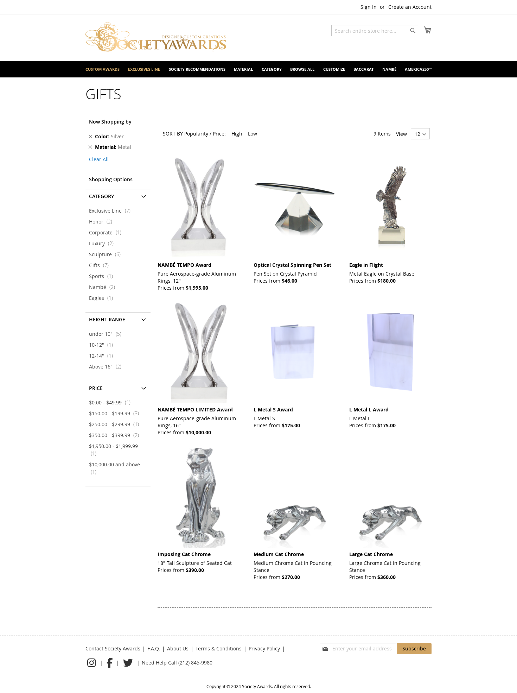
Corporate (107, 232)
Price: (219, 133)
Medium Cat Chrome (279, 554)
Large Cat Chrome (371, 554)
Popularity (196, 133)
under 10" (107, 333)
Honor (102, 221)
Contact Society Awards (112, 648)
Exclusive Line (112, 210)
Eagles (103, 298)
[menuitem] (102, 69)
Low (252, 133)
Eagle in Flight (366, 265)
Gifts (101, 265)
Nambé (104, 287)
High (236, 133)
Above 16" (107, 366)
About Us (178, 648)
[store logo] (155, 37)
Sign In (368, 7)
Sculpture (107, 254)
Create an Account (410, 7)
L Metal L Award (369, 409)
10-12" (103, 344)
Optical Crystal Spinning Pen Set (292, 265)
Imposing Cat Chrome (184, 554)
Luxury (103, 243)
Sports (103, 276)
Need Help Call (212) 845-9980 (177, 662)
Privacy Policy (264, 648)
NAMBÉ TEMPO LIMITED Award (195, 409)
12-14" (103, 355)
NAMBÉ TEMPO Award (184, 265)
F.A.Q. (153, 648)
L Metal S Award (273, 409)
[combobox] (375, 30)
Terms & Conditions (219, 648)
